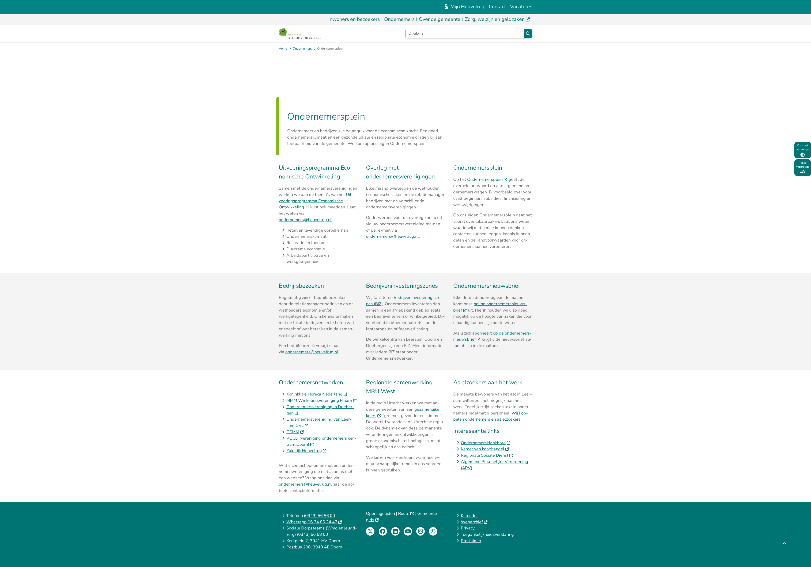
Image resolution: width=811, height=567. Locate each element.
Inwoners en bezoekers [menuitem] (354, 19)
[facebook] (383, 531)
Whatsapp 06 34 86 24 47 (311, 522)
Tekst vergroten (802, 165)
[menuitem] (497, 19)
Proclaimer (471, 541)
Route (403, 513)
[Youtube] (408, 531)
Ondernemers (302, 48)
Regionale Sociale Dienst (484, 455)
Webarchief (472, 522)
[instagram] (420, 531)
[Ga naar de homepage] (300, 33)
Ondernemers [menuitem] (399, 19)
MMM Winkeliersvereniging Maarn (319, 400)
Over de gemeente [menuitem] (439, 19)
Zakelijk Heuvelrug (304, 451)
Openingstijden (380, 513)
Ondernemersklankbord (483, 443)
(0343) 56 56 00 (319, 515)
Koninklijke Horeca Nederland (314, 394)
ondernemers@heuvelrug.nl (305, 220)
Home (283, 48)
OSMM (292, 432)
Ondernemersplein (485, 179)
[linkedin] (395, 531)
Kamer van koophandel (482, 449)
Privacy (468, 528)
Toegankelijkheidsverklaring (487, 534)
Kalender (469, 515)
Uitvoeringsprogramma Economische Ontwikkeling (316, 201)
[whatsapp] (433, 531)
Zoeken (528, 33)
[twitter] (370, 531)
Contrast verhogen (802, 147)
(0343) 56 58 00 (312, 534)
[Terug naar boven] (784, 554)
